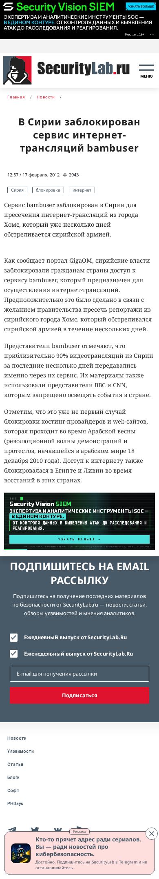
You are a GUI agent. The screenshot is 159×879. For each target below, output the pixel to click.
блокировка (48, 190)
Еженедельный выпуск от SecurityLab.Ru (78, 653)
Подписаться (79, 695)
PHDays (15, 803)
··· (152, 34)
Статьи (15, 764)
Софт (13, 790)
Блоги (13, 777)
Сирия (17, 190)
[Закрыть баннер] (152, 834)
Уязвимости (20, 751)
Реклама (79, 831)
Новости (16, 738)
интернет (82, 190)
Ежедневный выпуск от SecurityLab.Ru (75, 637)
